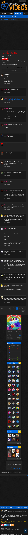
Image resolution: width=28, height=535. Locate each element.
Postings (7, 68)
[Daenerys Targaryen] (13, 435)
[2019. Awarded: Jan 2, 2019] (9, 382)
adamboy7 (7, 74)
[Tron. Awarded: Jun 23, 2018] (18, 387)
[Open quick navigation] (27, 19)
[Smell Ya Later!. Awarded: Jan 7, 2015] (13, 409)
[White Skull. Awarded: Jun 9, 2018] (9, 396)
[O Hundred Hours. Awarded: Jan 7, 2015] (9, 409)
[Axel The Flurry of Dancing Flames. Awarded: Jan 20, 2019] (9, 378)
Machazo (6, 144)
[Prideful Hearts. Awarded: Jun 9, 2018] (13, 391)
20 (19, 308)
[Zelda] (17, 455)
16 (9, 308)
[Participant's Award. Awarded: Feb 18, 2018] (13, 396)
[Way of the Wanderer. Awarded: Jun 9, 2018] (9, 391)
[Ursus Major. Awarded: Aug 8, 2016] (9, 368)
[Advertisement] (14, 36)
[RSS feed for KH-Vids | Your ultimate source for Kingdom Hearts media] (12, 525)
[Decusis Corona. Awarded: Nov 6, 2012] (18, 418)
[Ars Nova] (9, 455)
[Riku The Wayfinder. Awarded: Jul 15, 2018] (18, 368)
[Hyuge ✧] (13, 455)
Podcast (24, 521)
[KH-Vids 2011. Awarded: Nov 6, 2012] (13, 428)
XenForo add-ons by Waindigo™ (7, 531)
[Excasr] (17, 439)
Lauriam (6, 251)
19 (17, 308)
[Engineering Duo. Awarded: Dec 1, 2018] (13, 382)
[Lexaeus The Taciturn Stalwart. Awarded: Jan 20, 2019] (18, 378)
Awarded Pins (14, 70)
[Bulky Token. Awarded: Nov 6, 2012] (9, 428)
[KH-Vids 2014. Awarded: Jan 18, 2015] (13, 405)
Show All (19, 443)
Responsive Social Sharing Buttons (7, 534)
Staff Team (3, 522)
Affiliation (8, 522)
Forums (10, 14)
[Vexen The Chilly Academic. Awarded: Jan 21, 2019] (18, 373)
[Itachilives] (13, 451)
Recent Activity (20, 67)
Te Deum (6, 297)
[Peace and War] (13, 439)
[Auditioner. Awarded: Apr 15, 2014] (13, 368)
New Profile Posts (14, 16)
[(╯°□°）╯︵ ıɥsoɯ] (9, 451)
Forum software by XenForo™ (6, 527)
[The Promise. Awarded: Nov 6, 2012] (13, 418)
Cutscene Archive (7, 521)
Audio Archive (14, 521)
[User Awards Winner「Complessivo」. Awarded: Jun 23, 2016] (18, 400)
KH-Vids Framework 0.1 (5, 528)
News (2, 521)
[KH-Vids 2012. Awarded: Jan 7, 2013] (18, 414)
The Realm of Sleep (17, 468)
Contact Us (19, 507)
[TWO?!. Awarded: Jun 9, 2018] (18, 391)
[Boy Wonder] (17, 451)
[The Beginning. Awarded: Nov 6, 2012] (18, 423)
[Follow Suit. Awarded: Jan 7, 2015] (18, 405)
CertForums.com (19, 534)
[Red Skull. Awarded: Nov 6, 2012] (9, 423)
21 (22, 308)
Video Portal (20, 521)
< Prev (1, 308)
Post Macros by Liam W (17, 527)
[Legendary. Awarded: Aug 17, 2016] (9, 400)
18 (14, 308)
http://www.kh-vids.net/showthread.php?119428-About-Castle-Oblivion (13, 99)
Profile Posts (7, 67)
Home (4, 14)
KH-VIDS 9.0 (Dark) (6, 507)
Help (25, 507)
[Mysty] (9, 439)
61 (19, 447)
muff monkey (7, 153)
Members (18, 14)
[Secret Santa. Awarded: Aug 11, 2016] (13, 400)
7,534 (20, 335)
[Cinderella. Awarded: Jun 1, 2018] (9, 373)
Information (20, 68)
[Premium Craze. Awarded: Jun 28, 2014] (9, 414)
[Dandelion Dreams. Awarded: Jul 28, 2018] (13, 387)
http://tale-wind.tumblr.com (15, 467)
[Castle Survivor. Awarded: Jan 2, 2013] (9, 418)
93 (19, 431)
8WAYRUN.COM (18, 472)
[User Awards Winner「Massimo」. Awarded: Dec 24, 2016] (18, 396)
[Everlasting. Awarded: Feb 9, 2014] (13, 414)
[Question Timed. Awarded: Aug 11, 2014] (18, 409)
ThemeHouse (18, 529)
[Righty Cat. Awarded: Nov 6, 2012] (13, 423)
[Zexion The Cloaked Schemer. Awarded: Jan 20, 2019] (13, 378)
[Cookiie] (9, 435)
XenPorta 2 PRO (3, 472)
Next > (23, 311)
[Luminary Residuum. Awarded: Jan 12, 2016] (9, 405)
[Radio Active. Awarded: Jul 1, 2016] (13, 373)
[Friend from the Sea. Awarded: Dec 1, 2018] (18, 382)
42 (19, 363)
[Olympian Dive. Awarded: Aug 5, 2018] (9, 387)
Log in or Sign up (23, 1)
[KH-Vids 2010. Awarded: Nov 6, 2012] (18, 428)
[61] (17, 435)
